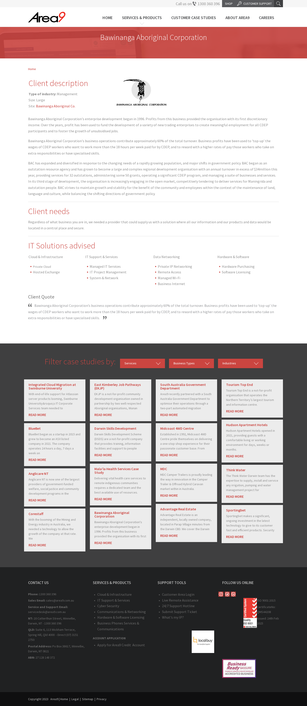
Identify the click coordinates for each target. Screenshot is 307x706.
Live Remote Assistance (180, 600)
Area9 (54, 699)
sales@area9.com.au (60, 600)
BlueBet (35, 428)
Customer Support (257, 4)
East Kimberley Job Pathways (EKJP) (117, 386)
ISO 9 (260, 600)
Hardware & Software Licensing (121, 617)
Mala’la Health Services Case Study (116, 471)
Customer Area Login (178, 594)
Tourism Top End (239, 384)
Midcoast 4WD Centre (177, 428)
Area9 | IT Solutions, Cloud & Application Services (46, 17)
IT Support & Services (113, 600)
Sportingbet (236, 510)
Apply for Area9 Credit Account (121, 645)
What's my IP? (173, 617)
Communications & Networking (121, 611)
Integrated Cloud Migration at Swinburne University (52, 386)
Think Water (235, 470)
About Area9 (237, 17)
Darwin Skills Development (115, 428)
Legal (75, 699)
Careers (266, 17)
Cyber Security (108, 606)
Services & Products (142, 17)
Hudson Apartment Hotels (246, 425)
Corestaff (36, 513)
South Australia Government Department (183, 386)
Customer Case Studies (193, 17)
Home (107, 17)
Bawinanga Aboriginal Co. (55, 106)
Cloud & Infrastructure (114, 594)
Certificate (264, 607)
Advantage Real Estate (178, 509)
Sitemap (87, 699)
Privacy (102, 699)
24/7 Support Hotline (178, 606)
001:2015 (270, 600)
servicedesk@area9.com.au (47, 612)
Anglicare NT (39, 473)
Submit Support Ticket (179, 611)
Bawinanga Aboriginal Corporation (111, 514)
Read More (37, 414)
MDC (163, 469)
